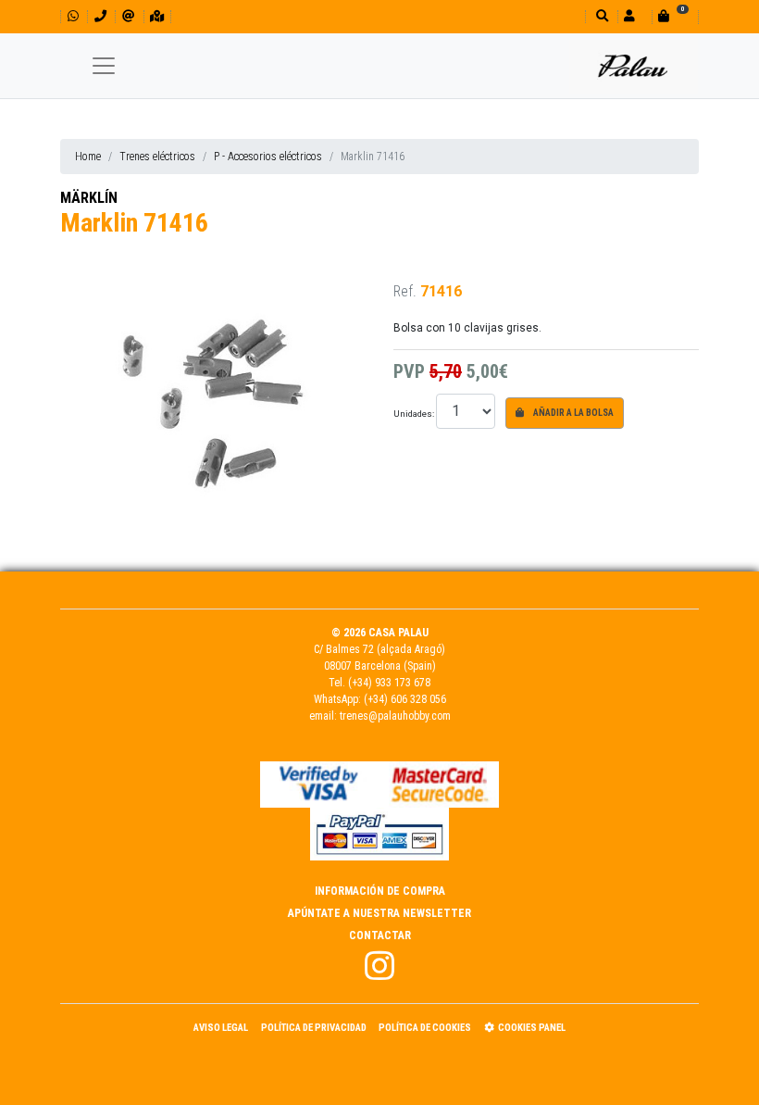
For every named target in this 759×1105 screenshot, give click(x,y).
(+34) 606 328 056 (405, 699)
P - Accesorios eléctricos (268, 156)
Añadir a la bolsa (572, 413)
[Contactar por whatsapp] (73, 16)
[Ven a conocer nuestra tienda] (157, 16)
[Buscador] (600, 16)
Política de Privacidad (314, 1028)
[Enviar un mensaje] (128, 16)
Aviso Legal (220, 1028)
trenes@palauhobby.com (395, 715)
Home (88, 156)
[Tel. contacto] (100, 16)
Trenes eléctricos (157, 156)
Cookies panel (532, 1028)
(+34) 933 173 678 (389, 682)
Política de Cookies (425, 1028)
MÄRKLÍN (89, 198)
